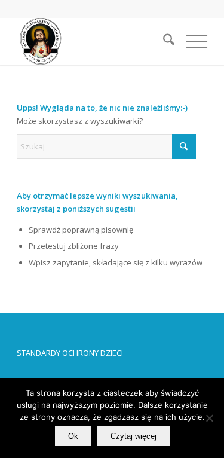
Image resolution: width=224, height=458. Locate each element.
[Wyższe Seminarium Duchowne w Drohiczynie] (93, 41)
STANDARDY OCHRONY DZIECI (70, 352)
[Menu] (190, 41)
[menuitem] (162, 41)
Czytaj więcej (134, 436)
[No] (209, 418)
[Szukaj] (162, 41)
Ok (73, 436)
